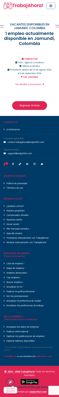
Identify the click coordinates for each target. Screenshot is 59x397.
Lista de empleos (15, 263)
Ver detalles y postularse (28, 84)
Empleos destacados (17, 272)
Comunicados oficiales (17, 215)
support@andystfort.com (19, 153)
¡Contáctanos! (13, 129)
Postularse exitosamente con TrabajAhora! (27, 237)
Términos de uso (14, 187)
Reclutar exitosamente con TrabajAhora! (26, 242)
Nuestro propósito (15, 210)
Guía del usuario (14, 233)
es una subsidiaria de (28, 356)
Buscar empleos (15, 282)
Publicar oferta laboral (18, 331)
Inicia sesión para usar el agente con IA (10, 390)
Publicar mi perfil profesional (21, 291)
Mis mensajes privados (18, 228)
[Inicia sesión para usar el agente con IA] (10, 382)
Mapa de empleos (16, 268)
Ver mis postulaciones (18, 296)
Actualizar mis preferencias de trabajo (25, 305)
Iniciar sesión (12, 224)
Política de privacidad (16, 183)
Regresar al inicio (30, 105)
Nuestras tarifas (14, 219)
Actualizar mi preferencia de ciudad (24, 300)
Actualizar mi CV (15, 286)
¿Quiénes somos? (15, 206)
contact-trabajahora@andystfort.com (25, 142)
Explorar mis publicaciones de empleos (26, 336)
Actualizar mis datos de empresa (23, 326)
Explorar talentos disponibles (21, 340)
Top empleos (13, 277)
